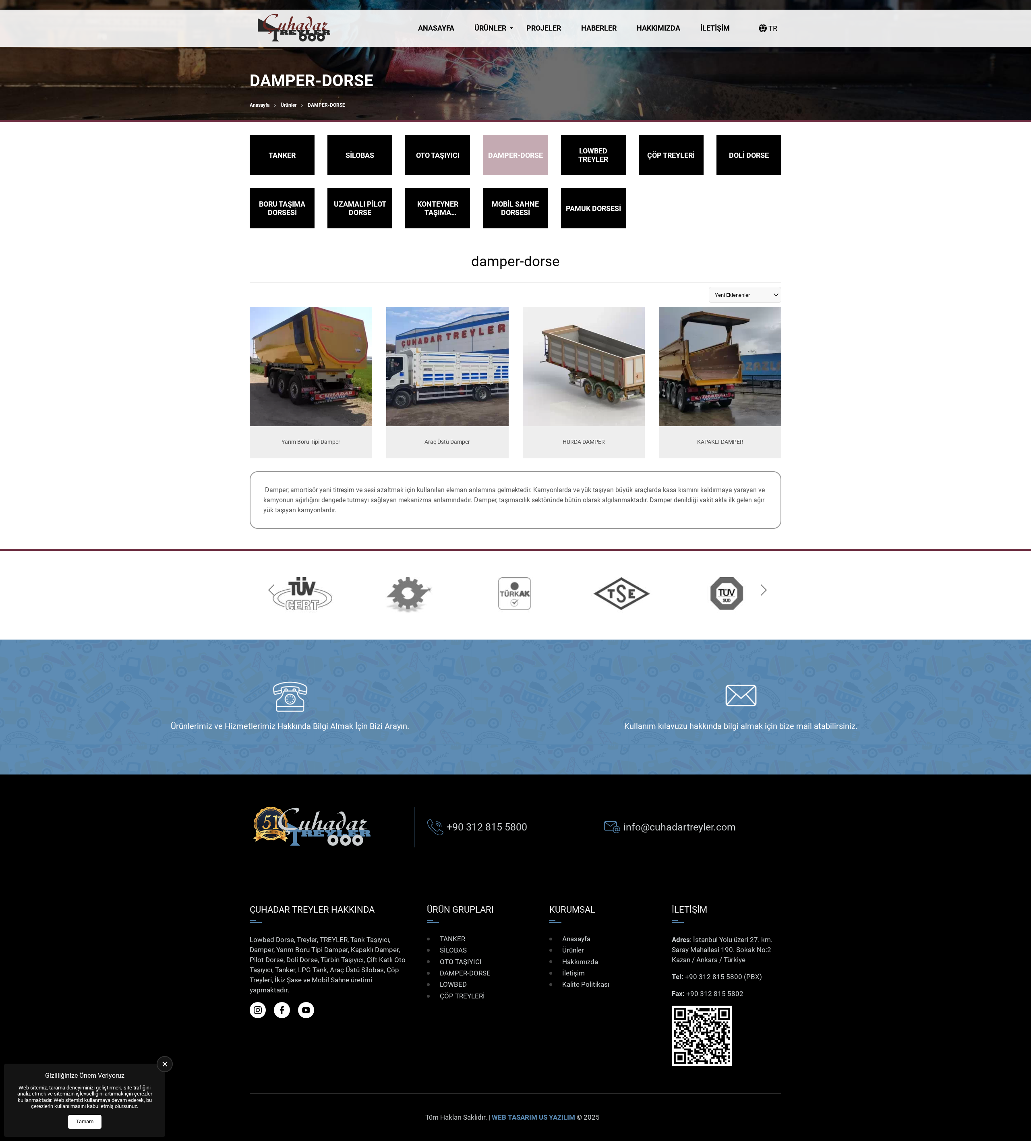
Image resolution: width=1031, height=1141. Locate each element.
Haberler (599, 28)
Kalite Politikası (585, 984)
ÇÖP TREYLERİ (462, 996)
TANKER (452, 939)
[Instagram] (261, 1010)
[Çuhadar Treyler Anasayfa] (294, 28)
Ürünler (490, 28)
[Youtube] (309, 1010)
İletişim (715, 28)
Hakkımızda (658, 28)
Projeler (543, 28)
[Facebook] (285, 1010)
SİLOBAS (453, 950)
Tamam (84, 1121)
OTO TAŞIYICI (461, 962)
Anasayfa (436, 28)
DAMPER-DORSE (465, 973)
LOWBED (453, 984)
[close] (165, 1064)
